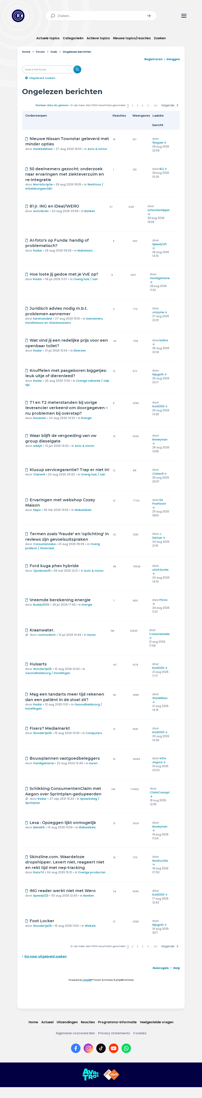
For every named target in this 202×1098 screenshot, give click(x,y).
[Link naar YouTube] (113, 1048)
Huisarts (38, 664)
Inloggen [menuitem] (173, 59)
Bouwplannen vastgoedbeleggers (65, 758)
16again (157, 143)
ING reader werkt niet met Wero (63, 890)
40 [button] (155, 105)
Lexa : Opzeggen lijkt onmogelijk (63, 822)
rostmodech (47, 635)
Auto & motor (97, 149)
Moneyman (159, 439)
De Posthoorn (159, 502)
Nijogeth (158, 374)
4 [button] (142, 105)
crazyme (158, 312)
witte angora (159, 760)
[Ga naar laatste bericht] (165, 143)
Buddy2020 (41, 605)
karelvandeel (42, 319)
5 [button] (148, 105)
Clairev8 (39, 474)
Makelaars (85, 251)
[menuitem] (161, 968)
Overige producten (92, 872)
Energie (86, 418)
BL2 (161, 169)
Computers (94, 733)
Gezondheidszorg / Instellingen (47, 673)
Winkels (90, 926)
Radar (37, 251)
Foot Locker (42, 920)
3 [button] (137, 105)
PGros (163, 600)
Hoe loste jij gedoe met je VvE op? (64, 274)
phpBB (87, 980)
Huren (91, 635)
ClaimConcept (160, 792)
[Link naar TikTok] (101, 1048)
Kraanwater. (42, 630)
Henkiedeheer (43, 149)
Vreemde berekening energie (60, 600)
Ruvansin (39, 418)
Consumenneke (44, 544)
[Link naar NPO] (111, 1074)
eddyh (37, 446)
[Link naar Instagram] (88, 1048)
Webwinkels (83, 510)
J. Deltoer (157, 536)
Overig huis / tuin (85, 279)
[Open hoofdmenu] (184, 15)
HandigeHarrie (160, 278)
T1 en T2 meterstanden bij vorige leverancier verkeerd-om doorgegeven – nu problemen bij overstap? (66, 408)
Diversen (80, 351)
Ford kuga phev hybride (54, 565)
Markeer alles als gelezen (52, 105)
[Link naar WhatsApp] (126, 1048)
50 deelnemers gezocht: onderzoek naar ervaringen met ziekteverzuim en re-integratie (64, 174)
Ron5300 (158, 406)
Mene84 (39, 827)
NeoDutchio (160, 861)
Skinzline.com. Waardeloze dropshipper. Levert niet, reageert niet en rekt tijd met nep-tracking (64, 862)
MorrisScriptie (43, 184)
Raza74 (38, 872)
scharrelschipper (159, 210)
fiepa (37, 510)
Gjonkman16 (42, 571)
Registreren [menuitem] (153, 59)
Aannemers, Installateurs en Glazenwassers (64, 321)
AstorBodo (41, 211)
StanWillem (159, 698)
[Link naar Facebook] (75, 1048)
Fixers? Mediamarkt (50, 728)
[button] (149, 16)
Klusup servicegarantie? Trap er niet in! (69, 469)
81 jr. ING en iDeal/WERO (54, 206)
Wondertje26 (42, 669)
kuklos (163, 340)
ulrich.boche (160, 570)
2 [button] (132, 105)
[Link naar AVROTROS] (90, 1075)
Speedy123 (159, 244)
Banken (89, 211)
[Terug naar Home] (18, 15)
